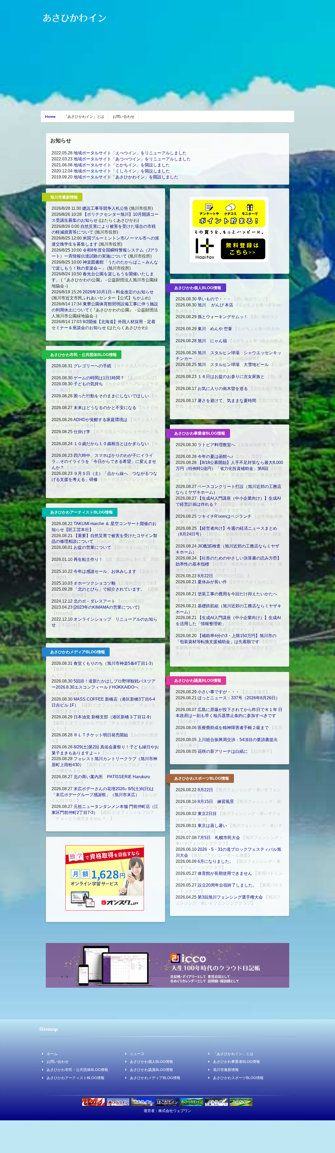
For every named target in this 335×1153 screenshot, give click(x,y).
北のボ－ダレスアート (94, 601)
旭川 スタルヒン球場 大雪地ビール (233, 364)
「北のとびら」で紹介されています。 (109, 589)
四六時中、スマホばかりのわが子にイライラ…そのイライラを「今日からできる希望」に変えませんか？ (104, 461)
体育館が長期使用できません (225, 873)
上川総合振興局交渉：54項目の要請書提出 (238, 739)
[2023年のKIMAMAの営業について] (106, 607)
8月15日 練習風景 (216, 801)
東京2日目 (207, 813)
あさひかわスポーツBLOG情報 (201, 778)
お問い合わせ (124, 116)
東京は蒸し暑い (212, 825)
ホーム (52, 1054)
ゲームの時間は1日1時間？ (99, 378)
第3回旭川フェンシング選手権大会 (230, 897)
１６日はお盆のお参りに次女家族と (231, 376)
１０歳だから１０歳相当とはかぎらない (111, 443)
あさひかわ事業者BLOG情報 (199, 433)
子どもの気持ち (88, 384)
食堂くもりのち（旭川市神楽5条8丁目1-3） (114, 663)
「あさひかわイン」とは (84, 116)
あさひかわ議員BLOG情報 (197, 680)
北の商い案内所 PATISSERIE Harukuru (112, 777)
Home (50, 116)
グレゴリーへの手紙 (92, 366)
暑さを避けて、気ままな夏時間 (227, 400)
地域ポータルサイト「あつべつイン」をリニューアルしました (132, 159)
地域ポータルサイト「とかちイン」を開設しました (122, 165)
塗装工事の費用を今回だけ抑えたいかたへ (237, 594)
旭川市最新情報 (64, 197)
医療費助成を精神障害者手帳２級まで (233, 727)
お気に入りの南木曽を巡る (223, 388)
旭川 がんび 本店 (215, 305)
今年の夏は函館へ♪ (215, 456)
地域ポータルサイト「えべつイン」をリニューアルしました (130, 153)
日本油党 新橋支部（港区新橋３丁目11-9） (114, 717)
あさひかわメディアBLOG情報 (77, 652)
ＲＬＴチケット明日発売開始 (101, 735)
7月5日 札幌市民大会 (219, 837)
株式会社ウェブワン (174, 1111)
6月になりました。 (215, 861)
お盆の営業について (92, 547)
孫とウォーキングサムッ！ (223, 317)
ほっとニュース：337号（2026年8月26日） (239, 698)
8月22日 (205, 576)
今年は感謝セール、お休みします (105, 571)
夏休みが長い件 (212, 582)
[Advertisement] (167, 70)
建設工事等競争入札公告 (105, 208)
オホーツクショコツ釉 (94, 583)
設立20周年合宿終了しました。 (227, 885)
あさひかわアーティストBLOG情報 (81, 512)
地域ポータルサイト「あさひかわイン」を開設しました (126, 177)
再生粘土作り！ (88, 559)
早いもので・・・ (214, 299)
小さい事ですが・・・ (218, 692)
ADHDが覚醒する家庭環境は (100, 419)
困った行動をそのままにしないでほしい (111, 396)
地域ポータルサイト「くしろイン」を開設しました (122, 171)
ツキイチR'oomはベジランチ (225, 516)
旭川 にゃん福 (213, 341)
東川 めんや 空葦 (215, 329)
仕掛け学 (82, 431)
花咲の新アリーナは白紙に (223, 751)
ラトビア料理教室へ (216, 444)
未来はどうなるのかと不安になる (105, 407)
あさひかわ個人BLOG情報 (197, 288)
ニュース (137, 1054)
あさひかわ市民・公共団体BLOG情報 (83, 354)
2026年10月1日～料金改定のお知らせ (118, 292)
